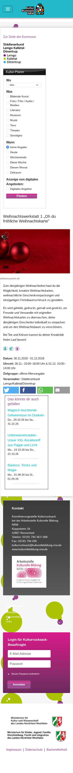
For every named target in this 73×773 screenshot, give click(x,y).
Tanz (13, 125)
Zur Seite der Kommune (19, 36)
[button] (11, 390)
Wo (8, 80)
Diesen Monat (18, 167)
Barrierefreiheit (57, 749)
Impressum (13, 749)
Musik (13, 120)
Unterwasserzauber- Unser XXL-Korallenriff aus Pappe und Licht (24, 440)
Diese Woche (18, 162)
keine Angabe (18, 147)
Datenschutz (34, 749)
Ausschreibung (14, 616)
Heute (14, 152)
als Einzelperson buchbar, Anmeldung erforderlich (5, 348)
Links (9, 621)
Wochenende (18, 157)
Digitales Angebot (21, 188)
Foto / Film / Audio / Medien (22, 103)
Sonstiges (16, 135)
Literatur (15, 110)
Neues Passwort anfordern (25, 674)
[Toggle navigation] (8, 9)
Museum (15, 115)
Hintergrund (12, 612)
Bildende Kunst (19, 96)
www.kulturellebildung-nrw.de (29, 549)
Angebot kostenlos (11, 348)
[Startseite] (34, 9)
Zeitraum (15, 172)
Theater (15, 130)
